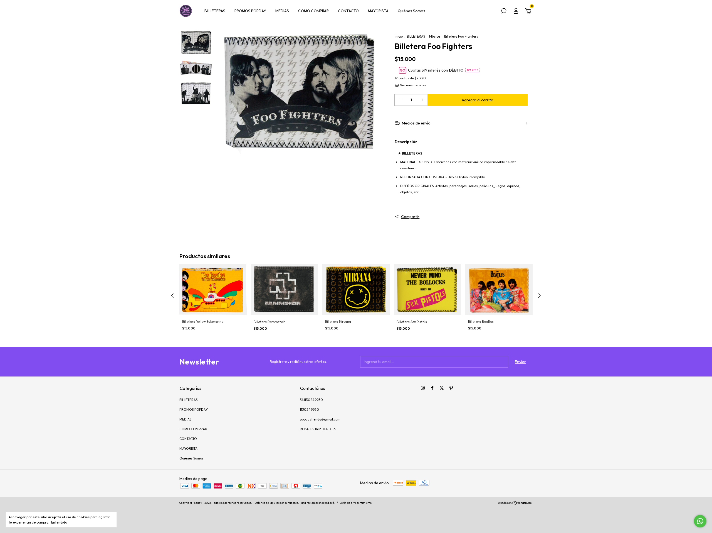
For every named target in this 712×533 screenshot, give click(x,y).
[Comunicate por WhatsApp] (700, 521)
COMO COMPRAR (313, 10)
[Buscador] (504, 11)
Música (434, 36)
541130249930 (311, 400)
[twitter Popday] (441, 388)
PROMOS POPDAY (250, 10)
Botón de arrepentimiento (356, 503)
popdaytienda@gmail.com (320, 419)
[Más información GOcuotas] (472, 70)
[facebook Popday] (432, 388)
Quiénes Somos (411, 10)
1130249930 (309, 409)
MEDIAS (282, 10)
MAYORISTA (378, 10)
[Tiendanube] (515, 503)
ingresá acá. (327, 503)
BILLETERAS (214, 10)
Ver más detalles (412, 85)
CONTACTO (348, 10)
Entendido (59, 522)
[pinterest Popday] (451, 388)
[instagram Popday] (423, 388)
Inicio (399, 36)
